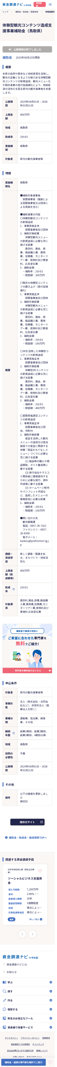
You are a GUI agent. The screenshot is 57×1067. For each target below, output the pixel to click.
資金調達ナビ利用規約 (20, 1044)
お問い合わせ (18, 1056)
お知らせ (12, 972)
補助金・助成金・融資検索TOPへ (28, 837)
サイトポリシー (11, 1037)
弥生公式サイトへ (34, 1056)
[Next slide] (32, 934)
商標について (42, 1050)
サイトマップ (38, 1044)
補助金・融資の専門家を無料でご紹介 (23, 1062)
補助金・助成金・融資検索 (26, 11)
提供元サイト (27, 822)
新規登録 (39, 4)
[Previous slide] (22, 934)
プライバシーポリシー (30, 1037)
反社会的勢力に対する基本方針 (20, 1050)
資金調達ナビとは (17, 964)
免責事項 (46, 1037)
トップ (5, 11)
